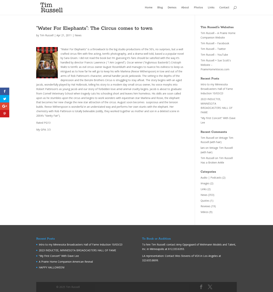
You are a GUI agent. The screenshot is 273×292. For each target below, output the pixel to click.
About (185, 7)
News (78, 35)
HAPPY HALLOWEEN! (51, 267)
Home (148, 7)
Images (205, 183)
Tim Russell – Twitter (213, 49)
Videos (205, 212)
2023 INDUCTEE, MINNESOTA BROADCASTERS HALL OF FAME (77, 250)
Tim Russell (46, 35)
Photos (198, 7)
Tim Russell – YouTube (214, 54)
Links (211, 7)
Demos (172, 7)
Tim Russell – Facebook (215, 43)
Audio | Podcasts (211, 177)
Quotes (205, 200)
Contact (224, 7)
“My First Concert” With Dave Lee (59, 256)
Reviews (205, 206)
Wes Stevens (183, 256)
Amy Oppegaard (186, 244)
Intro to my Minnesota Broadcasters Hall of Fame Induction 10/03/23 (217, 89)
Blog (160, 7)
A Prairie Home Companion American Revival (66, 261)
